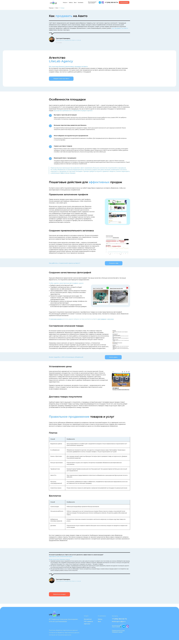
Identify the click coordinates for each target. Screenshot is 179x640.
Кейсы (71, 2)
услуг (112, 319)
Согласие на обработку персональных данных (64, 632)
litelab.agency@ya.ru (119, 621)
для (99, 319)
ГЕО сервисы (88, 621)
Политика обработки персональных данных (63, 630)
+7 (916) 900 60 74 (111, 2)
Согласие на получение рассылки (60, 635)
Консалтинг (88, 619)
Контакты (80, 2)
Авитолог (87, 624)
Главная (51, 8)
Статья (62, 8)
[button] (124, 2)
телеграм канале (56, 319)
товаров (103, 319)
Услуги (65, 2)
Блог (75, 2)
